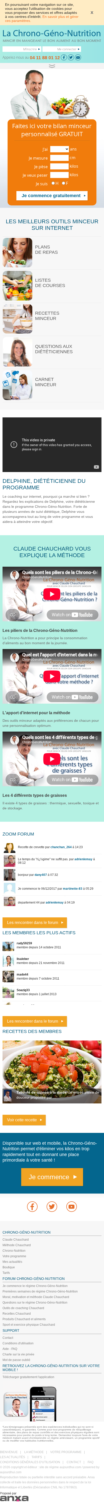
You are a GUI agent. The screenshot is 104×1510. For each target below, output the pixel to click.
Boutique (9, 1267)
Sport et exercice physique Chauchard (29, 1324)
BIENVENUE (9, 1452)
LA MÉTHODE (34, 1452)
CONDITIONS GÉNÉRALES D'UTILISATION (30, 1462)
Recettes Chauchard (17, 1313)
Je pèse (41, 166)
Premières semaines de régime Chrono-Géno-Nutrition (40, 1291)
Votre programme (14, 1256)
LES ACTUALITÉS (12, 1457)
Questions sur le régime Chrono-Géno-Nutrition (35, 1302)
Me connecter (66, 49)
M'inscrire (30, 49)
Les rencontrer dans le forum (32, 922)
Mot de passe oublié (16, 1360)
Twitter (52, 1206)
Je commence (49, 1177)
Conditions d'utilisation (18, 1343)
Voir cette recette (22, 1120)
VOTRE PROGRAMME (66, 1452)
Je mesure (38, 158)
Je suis (42, 184)
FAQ (90, 1462)
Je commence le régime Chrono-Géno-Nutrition (35, 1286)
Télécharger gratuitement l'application (28, 1377)
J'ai (45, 149)
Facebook (32, 1206)
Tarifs (6, 1273)
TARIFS (37, 1457)
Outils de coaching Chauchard (23, 1308)
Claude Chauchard (16, 1239)
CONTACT (74, 1462)
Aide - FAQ (10, 1349)
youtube (71, 1206)
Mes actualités (12, 1262)
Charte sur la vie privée (18, 1354)
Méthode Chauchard (17, 1245)
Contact (8, 1338)
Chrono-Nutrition (14, 1250)
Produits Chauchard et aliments (24, 1319)
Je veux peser (35, 175)
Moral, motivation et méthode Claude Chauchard (36, 1297)
